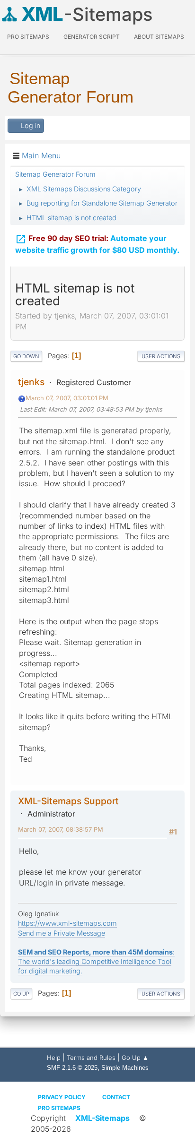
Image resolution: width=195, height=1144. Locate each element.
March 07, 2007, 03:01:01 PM (67, 398)
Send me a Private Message (61, 933)
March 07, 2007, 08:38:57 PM (60, 829)
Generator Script (91, 36)
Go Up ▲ (135, 1057)
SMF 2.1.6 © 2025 (72, 1067)
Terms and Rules (91, 1057)
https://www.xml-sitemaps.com (67, 923)
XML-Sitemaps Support (68, 801)
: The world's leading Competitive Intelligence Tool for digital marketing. (96, 961)
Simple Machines (125, 1067)
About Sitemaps (159, 36)
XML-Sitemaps (102, 1118)
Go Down (26, 356)
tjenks (31, 381)
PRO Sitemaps (28, 36)
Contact (116, 1097)
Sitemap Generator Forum (70, 87)
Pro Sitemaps (59, 1107)
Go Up (21, 993)
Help (54, 1057)
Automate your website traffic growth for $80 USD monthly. (97, 244)
